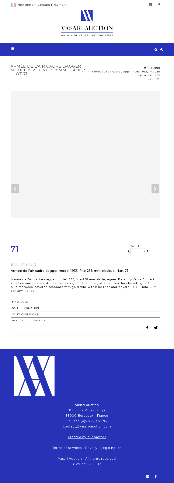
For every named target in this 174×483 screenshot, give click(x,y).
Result (155, 67)
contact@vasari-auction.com (87, 426)
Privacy (91, 448)
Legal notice (111, 448)
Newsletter (26, 4)
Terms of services (67, 448)
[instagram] (150, 4)
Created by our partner (87, 437)
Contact (44, 4)
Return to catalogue (28, 320)
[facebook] (159, 4)
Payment (60, 4)
